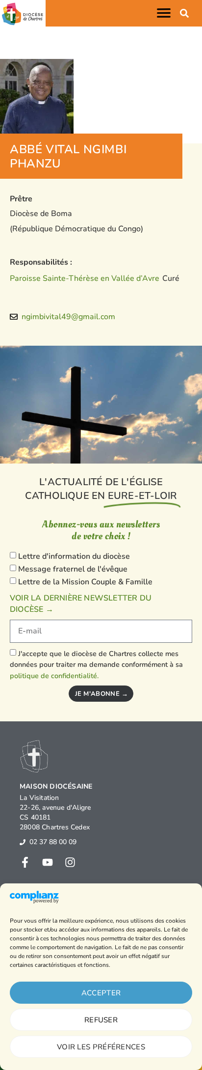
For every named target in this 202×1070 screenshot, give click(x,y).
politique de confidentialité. (54, 676)
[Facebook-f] (25, 862)
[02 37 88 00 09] (22, 842)
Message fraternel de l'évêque (72, 569)
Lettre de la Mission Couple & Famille (85, 581)
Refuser (101, 1020)
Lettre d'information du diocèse (74, 556)
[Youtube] (47, 862)
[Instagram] (70, 862)
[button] (166, 13)
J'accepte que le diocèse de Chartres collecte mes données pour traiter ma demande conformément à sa (96, 665)
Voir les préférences (101, 1047)
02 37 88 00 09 (52, 842)
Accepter (101, 993)
